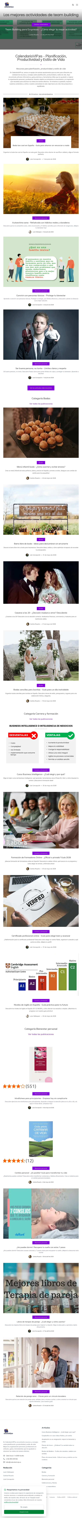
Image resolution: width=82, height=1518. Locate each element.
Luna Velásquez (8, 1472)
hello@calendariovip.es (13, 1462)
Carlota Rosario (8, 1476)
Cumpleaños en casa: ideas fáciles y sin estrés (57, 1436)
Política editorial (72, 1497)
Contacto (52, 1497)
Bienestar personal (41, 218)
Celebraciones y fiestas (49, 1483)
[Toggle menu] (77, 5)
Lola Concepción (8, 1479)
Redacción (7, 1468)
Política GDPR (61, 1497)
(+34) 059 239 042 (12, 1459)
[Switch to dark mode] (73, 5)
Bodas (41, 141)
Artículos (46, 1428)
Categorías (46, 1468)
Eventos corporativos (41, 24)
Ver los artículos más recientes (41, 388)
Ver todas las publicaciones (41, 404)
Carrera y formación (41, 770)
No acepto (24, 1507)
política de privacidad (11, 1502)
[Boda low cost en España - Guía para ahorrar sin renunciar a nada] (41, 123)
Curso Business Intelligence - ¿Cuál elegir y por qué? (59, 1432)
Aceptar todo (24, 1512)
